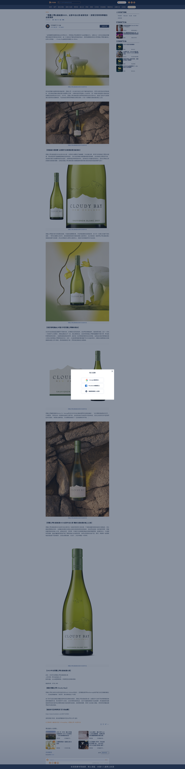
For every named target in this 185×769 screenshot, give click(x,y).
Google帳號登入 (94, 380)
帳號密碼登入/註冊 (94, 391)
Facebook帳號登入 (94, 385)
